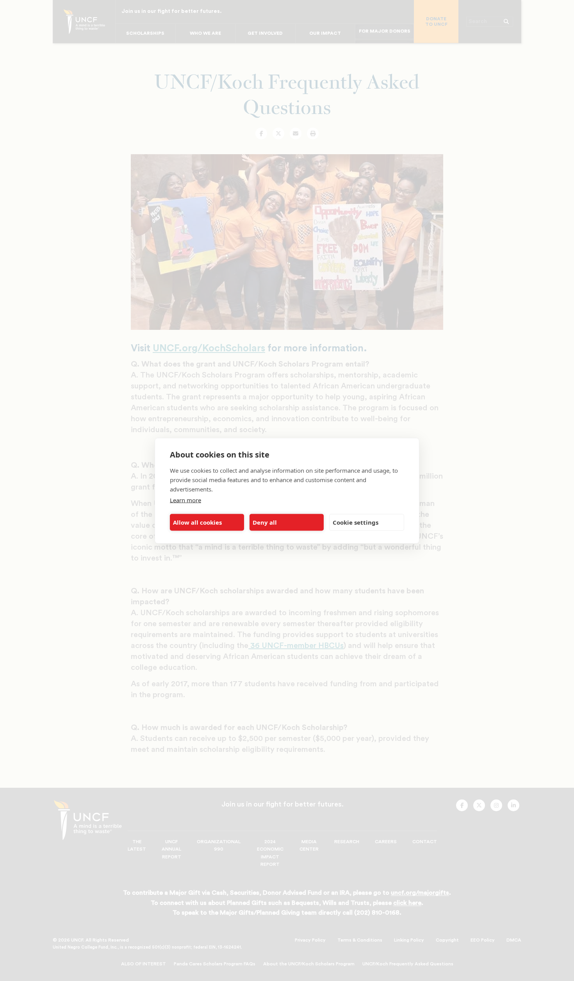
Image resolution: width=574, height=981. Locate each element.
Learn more (185, 500)
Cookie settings (355, 522)
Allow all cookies (197, 522)
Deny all (265, 522)
